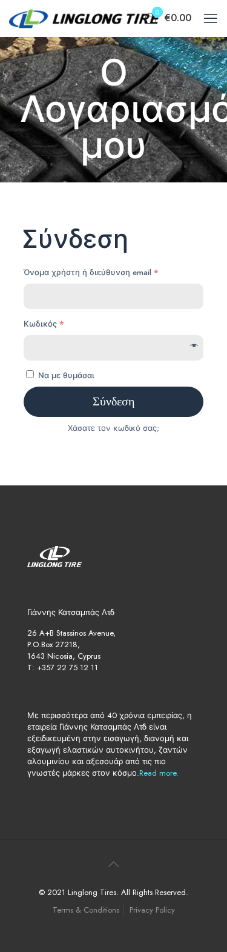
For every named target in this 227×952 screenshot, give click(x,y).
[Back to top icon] (114, 864)
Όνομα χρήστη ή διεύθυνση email (91, 272)
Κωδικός (44, 324)
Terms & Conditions (86, 910)
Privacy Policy (152, 910)
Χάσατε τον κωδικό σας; (113, 428)
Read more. (159, 773)
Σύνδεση (113, 401)
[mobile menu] (210, 18)
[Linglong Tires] (84, 18)
